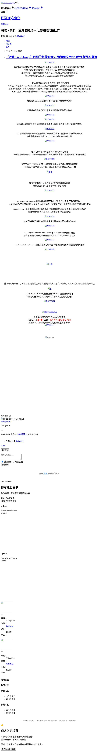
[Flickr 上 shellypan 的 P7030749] (49, 226)
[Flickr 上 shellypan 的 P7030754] (49, 62)
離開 (13, 749)
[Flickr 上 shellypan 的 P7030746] (49, 216)
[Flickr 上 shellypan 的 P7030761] (49, 129)
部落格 (9, 44)
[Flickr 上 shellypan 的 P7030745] (49, 190)
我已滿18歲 (6, 749)
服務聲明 (72, 720)
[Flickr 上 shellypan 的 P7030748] (49, 249)
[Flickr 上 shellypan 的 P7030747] (49, 240)
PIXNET (31, 720)
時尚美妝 (21, 36)
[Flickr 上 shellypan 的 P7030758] (49, 105)
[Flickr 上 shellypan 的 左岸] (49, 264)
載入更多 (5, 450)
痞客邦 (20, 434)
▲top (3, 445)
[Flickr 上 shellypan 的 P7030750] (49, 96)
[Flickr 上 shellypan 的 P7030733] (49, 329)
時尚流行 (20, 441)
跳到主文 (5, 24)
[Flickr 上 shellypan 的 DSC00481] (49, 159)
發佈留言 (5, 465)
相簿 (8, 41)
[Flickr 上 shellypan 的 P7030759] (49, 115)
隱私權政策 (63, 720)
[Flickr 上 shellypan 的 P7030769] (49, 141)
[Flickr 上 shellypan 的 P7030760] (49, 119)
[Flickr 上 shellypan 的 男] (49, 289)
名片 (8, 47)
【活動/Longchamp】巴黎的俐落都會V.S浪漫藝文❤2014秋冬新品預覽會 (51, 57)
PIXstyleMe (10, 18)
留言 (25, 434)
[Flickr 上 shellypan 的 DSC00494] (49, 301)
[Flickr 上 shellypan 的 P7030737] (49, 325)
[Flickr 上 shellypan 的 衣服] (49, 172)
